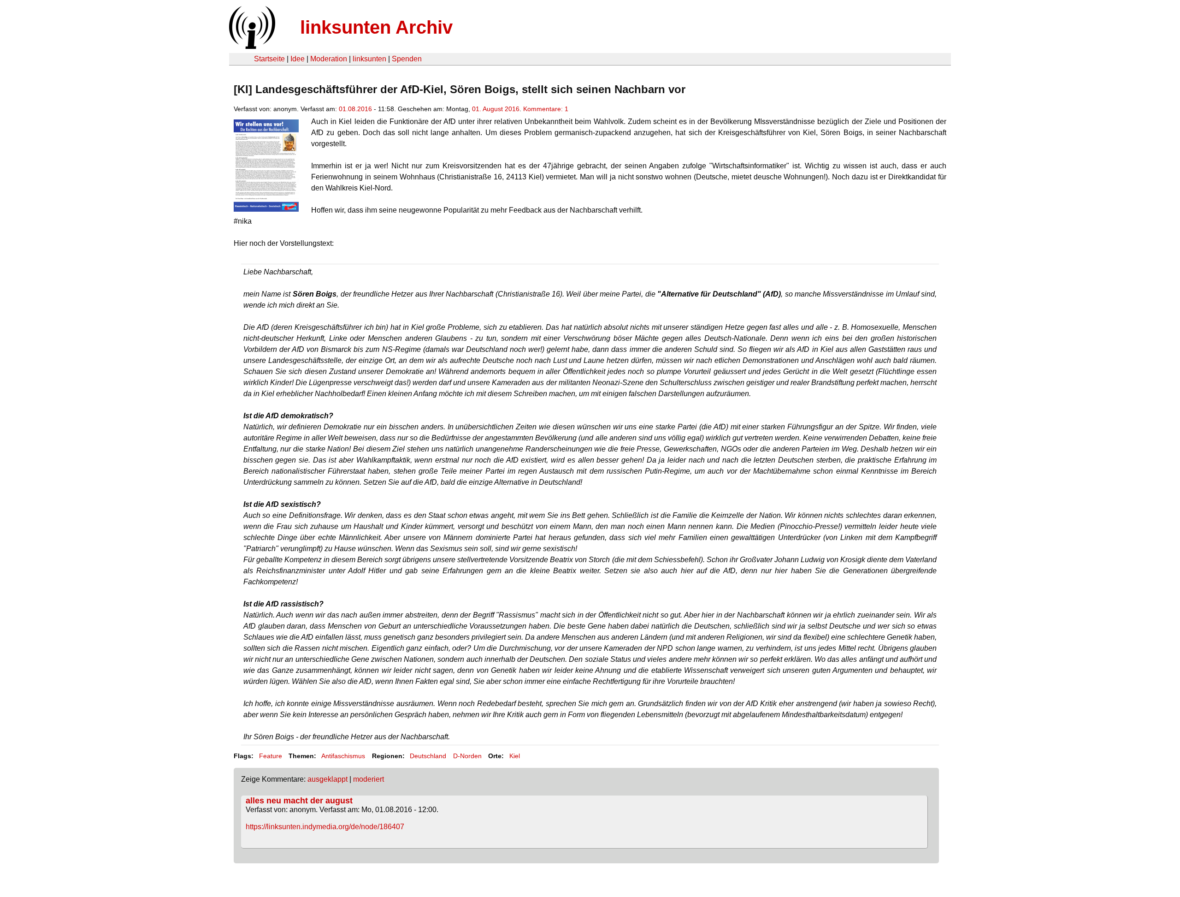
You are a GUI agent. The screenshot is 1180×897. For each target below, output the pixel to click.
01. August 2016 (495, 109)
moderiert (368, 779)
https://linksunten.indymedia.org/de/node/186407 (325, 827)
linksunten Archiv (376, 27)
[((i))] (251, 46)
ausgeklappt (327, 779)
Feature (270, 756)
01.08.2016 (355, 109)
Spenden (407, 59)
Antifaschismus (343, 756)
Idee (297, 59)
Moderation (328, 59)
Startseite (269, 59)
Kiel (514, 756)
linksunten (369, 59)
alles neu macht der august (299, 800)
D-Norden (467, 756)
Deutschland (428, 756)
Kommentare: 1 (545, 109)
